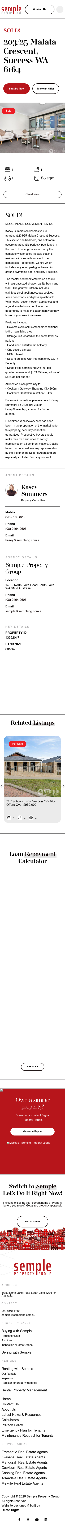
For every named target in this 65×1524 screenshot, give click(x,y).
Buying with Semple (17, 1331)
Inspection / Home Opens (17, 1345)
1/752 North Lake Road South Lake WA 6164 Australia (29, 1294)
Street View (32, 194)
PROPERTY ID (16, 632)
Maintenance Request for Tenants (28, 1436)
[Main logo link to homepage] (11, 9)
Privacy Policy (12, 1425)
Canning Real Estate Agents (23, 1473)
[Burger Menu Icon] (59, 9)
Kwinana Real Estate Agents (23, 1457)
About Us (9, 1409)
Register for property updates (19, 1383)
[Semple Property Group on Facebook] (19, 1519)
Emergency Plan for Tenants (23, 1430)
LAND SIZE (13, 644)
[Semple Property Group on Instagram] (28, 1519)
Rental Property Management (24, 1390)
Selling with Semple (16, 1352)
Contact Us (10, 1404)
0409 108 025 (14, 517)
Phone (10, 524)
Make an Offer (45, 88)
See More (32, 1067)
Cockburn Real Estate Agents (24, 1468)
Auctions (7, 1340)
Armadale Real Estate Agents (24, 1478)
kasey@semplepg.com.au (23, 540)
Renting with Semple (17, 1369)
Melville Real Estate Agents (22, 1483)
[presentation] (7, 131)
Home (6, 1399)
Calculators (10, 1420)
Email (9, 535)
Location (11, 580)
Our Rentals (9, 1374)
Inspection (8, 1378)
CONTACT (9, 1303)
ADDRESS (9, 1285)
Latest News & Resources (21, 1415)
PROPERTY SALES (16, 1323)
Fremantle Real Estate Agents (25, 1452)
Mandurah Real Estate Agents (25, 1463)
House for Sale (11, 1336)
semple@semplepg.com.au (24, 611)
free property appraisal (47, 1205)
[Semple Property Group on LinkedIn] (45, 1519)
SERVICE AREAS (15, 1444)
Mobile (10, 512)
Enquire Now (16, 88)
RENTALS (9, 1361)
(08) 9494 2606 (16, 529)
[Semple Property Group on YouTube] (37, 1519)
